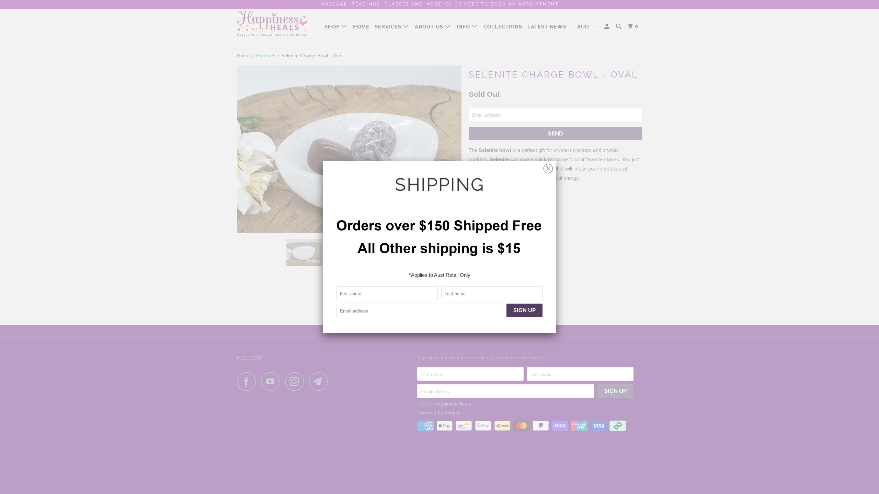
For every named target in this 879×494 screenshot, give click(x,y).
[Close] (548, 167)
